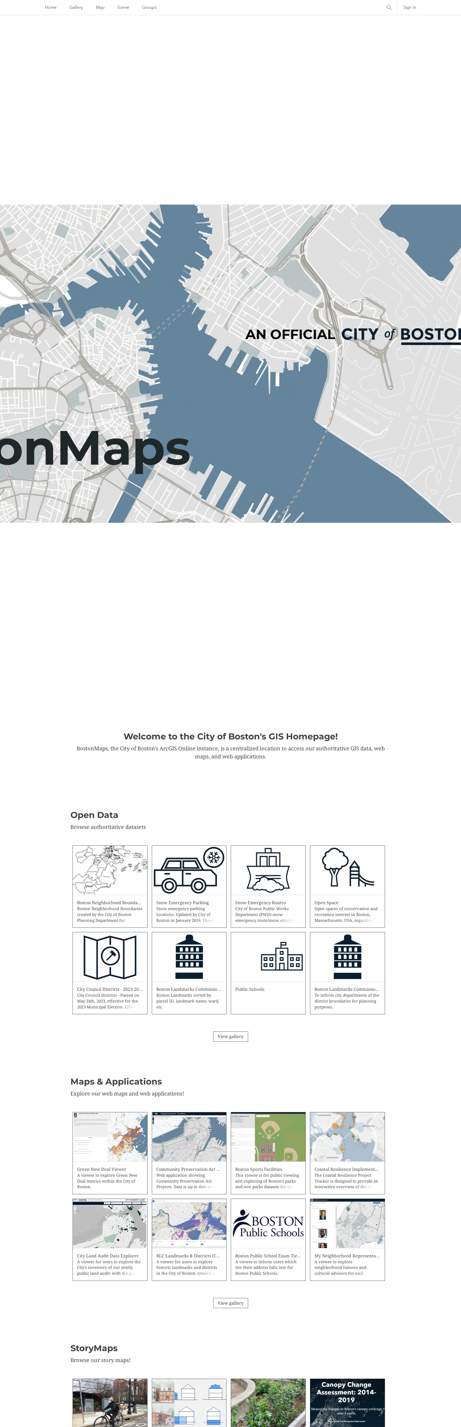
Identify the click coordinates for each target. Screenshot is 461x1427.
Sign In (409, 7)
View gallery (231, 1036)
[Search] (389, 7)
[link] (110, 886)
